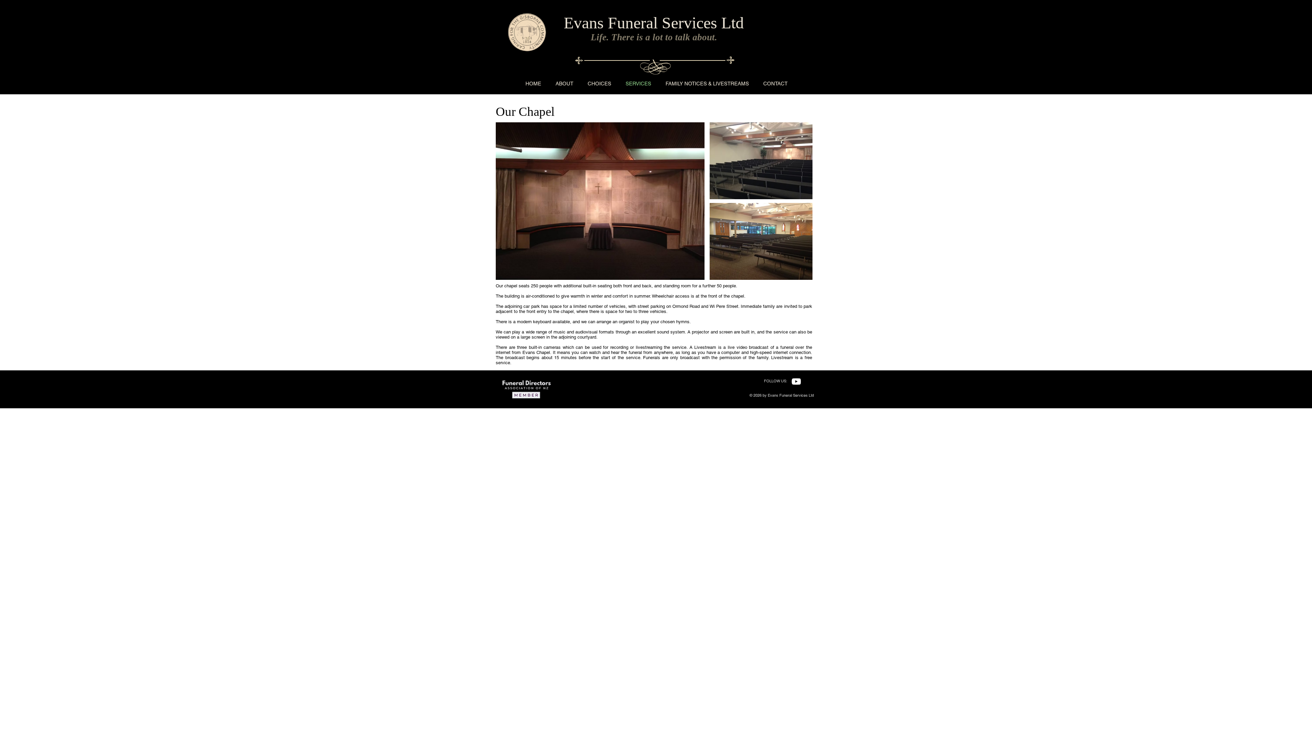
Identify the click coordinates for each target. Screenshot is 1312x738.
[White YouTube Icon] (796, 381)
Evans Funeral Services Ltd (654, 23)
